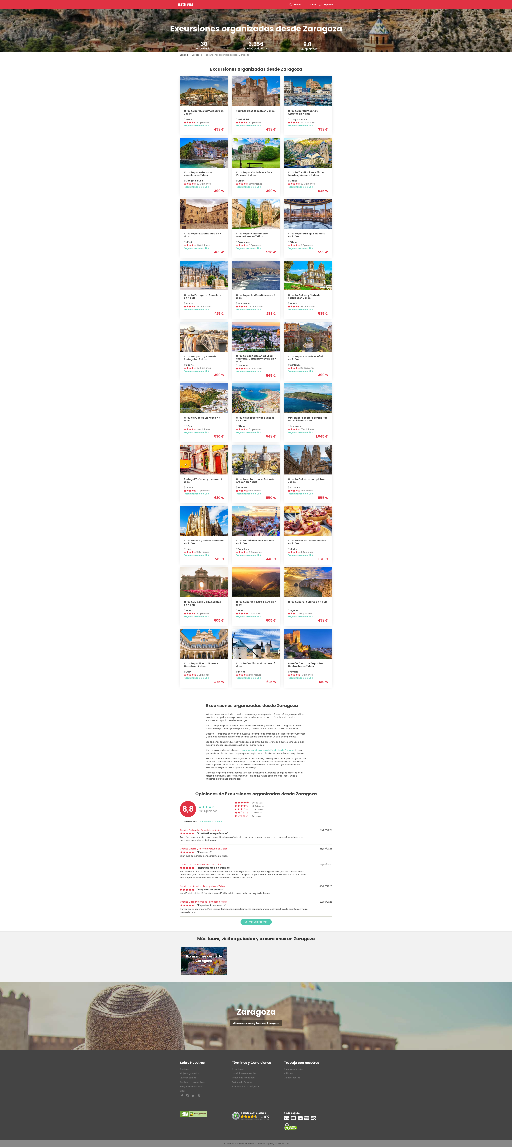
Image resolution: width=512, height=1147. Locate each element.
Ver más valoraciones (256, 921)
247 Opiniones (258, 803)
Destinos (184, 1069)
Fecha (218, 821)
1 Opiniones (256, 816)
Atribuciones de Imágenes (245, 1086)
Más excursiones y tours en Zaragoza (256, 1023)
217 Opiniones (258, 806)
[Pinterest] (199, 1096)
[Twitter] (193, 1096)
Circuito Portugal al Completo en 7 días (200, 830)
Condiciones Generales (244, 1073)
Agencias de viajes (293, 1069)
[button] (298, 4)
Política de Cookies (242, 1082)
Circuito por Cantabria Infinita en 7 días (200, 864)
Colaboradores (292, 1077)
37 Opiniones (257, 809)
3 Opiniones (256, 812)
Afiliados (288, 1073)
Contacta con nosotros (192, 1082)
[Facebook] (182, 1096)
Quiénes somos (188, 1077)
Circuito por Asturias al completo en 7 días (202, 886)
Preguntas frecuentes (191, 1086)
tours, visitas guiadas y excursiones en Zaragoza (261, 939)
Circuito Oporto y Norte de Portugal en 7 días (203, 848)
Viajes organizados (189, 1073)
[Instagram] (187, 1096)
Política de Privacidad (243, 1077)
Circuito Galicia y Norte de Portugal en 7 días (203, 901)
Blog (182, 1090)
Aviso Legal (237, 1069)
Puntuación (206, 821)
